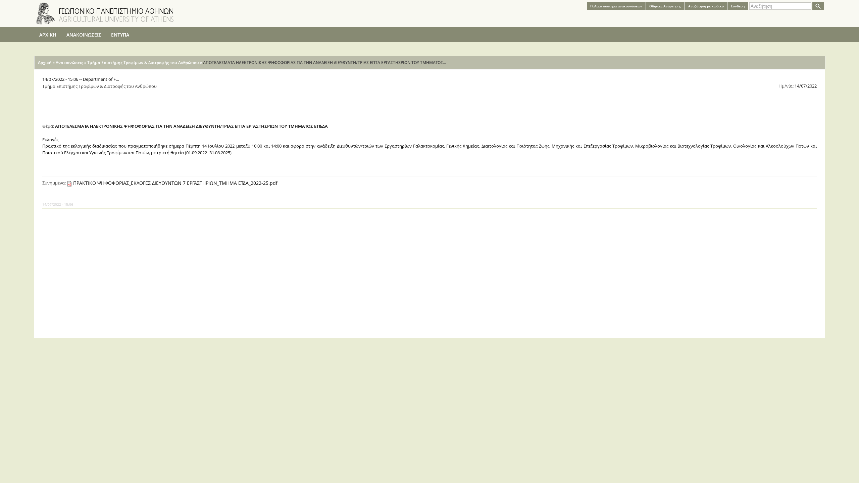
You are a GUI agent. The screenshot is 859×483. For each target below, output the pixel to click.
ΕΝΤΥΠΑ (120, 35)
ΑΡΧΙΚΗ (47, 35)
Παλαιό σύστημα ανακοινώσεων (616, 6)
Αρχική (45, 62)
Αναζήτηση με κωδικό (706, 6)
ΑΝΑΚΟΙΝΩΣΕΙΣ (83, 35)
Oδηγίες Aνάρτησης (665, 6)
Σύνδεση (738, 6)
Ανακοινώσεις (69, 62)
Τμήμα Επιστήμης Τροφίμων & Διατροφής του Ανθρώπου (143, 62)
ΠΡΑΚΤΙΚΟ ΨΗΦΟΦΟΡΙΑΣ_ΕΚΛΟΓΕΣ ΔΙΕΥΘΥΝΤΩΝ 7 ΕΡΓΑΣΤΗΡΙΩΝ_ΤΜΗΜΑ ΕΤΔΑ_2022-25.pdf (175, 183)
